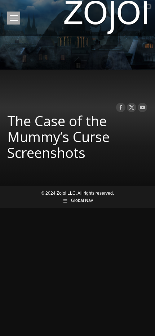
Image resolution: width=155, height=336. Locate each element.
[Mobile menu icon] (13, 18)
